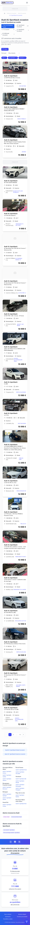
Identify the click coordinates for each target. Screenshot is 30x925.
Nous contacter (7, 914)
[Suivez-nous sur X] (19, 841)
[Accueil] (4, 13)
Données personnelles (22, 916)
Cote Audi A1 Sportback (8, 830)
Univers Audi (6, 816)
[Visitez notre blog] (10, 841)
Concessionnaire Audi (16, 816)
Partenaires (8, 916)
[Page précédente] (6, 734)
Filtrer (6, 49)
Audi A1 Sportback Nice (21, 803)
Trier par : (4, 53)
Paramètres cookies (7, 919)
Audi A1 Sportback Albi (21, 778)
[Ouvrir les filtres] (26, 921)
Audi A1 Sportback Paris (21, 769)
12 (20, 734)
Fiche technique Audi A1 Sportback (11, 832)
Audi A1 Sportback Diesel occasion (15, 750)
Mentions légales (22, 914)
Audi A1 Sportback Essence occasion (15, 754)
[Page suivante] (23, 734)
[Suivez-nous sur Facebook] (15, 841)
